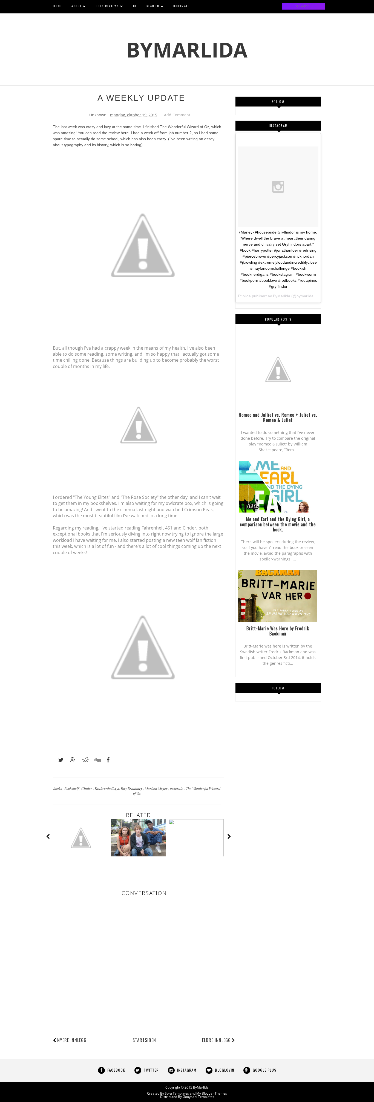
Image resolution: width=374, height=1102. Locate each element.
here (125, 133)
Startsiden (144, 1040)
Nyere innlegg (72, 1040)
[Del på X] (58, 760)
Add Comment (177, 114)
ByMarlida (187, 50)
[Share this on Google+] (70, 760)
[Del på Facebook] (106, 760)
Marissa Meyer (156, 788)
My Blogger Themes (211, 1093)
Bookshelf (72, 788)
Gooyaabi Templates (198, 1096)
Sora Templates (177, 1093)
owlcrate (177, 788)
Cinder (87, 788)
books (58, 788)
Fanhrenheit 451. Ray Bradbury (119, 788)
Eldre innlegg (216, 1040)
